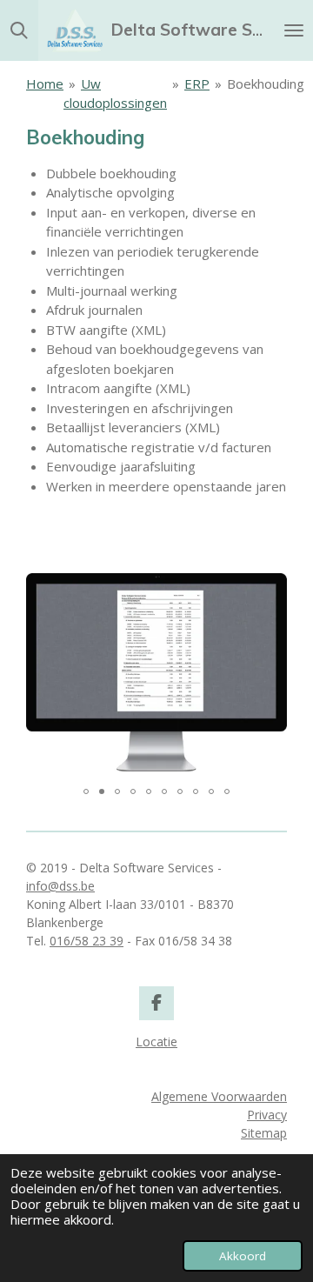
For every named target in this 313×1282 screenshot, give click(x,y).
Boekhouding (265, 83)
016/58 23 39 (86, 940)
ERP (197, 83)
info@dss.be (60, 886)
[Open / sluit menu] (294, 30)
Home (44, 83)
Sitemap (264, 1133)
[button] (271, 584)
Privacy (267, 1114)
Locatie (156, 1041)
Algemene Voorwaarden (219, 1096)
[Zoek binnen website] (19, 30)
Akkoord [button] (242, 1256)
